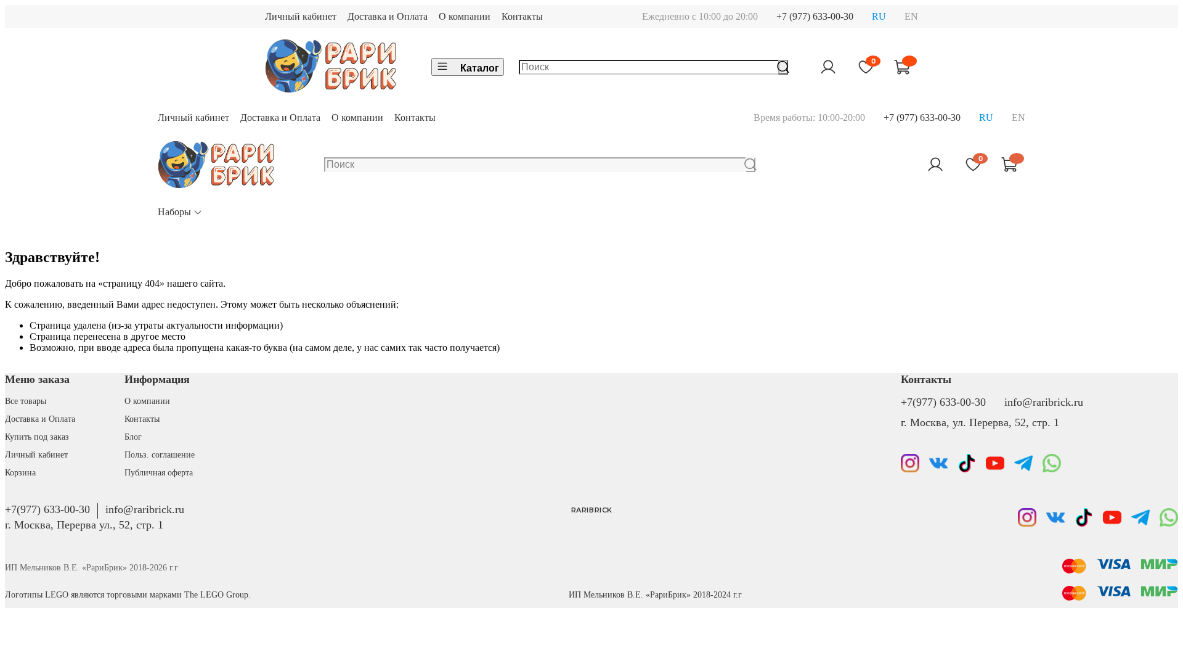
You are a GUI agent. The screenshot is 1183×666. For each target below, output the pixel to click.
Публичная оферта (158, 472)
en (911, 16)
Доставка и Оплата (388, 16)
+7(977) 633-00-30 (943, 402)
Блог (133, 437)
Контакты (522, 16)
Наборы (174, 212)
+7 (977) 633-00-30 (814, 16)
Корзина (20, 472)
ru (879, 16)
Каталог (479, 68)
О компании (464, 16)
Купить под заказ (37, 437)
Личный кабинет (300, 16)
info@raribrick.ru (1043, 402)
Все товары (25, 401)
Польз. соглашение (159, 454)
